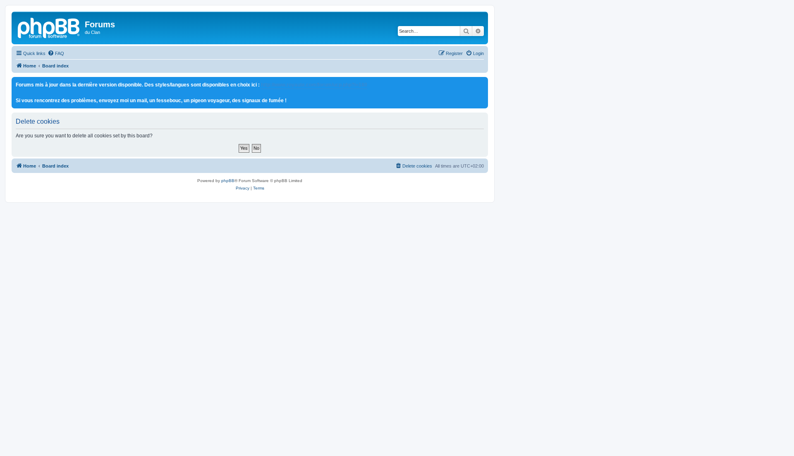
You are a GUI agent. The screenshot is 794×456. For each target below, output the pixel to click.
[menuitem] (56, 53)
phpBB (227, 180)
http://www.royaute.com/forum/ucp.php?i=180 (314, 85)
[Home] (49, 27)
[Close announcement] (481, 83)
